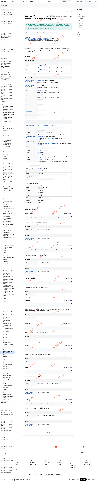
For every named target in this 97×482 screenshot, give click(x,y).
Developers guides (73, 461)
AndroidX (35, 25)
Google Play (39, 1)
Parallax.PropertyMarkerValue (48, 130)
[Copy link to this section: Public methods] (36, 209)
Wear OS (44, 460)
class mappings (50, 28)
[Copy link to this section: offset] (29, 367)
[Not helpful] (71, 12)
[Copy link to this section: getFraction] (32, 300)
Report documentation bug (88, 460)
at (38, 127)
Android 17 (59, 458)
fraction (39, 85)
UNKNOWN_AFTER (42, 65)
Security (17, 462)
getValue (40, 154)
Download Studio (73, 465)
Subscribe (83, 479)
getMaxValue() (59, 67)
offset (39, 110)
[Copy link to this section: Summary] (32, 56)
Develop (31, 1)
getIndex (40, 152)
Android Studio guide (74, 460)
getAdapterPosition (42, 90)
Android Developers (28, 11)
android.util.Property (30, 38)
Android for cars (46, 464)
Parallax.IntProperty (34, 34)
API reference (4, 5)
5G (30, 467)
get (39, 150)
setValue (40, 159)
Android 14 (59, 464)
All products (57, 474)
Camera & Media (33, 464)
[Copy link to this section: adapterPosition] (34, 213)
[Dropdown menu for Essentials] (17, 1)
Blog (49, 1)
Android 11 (59, 469)
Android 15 (59, 462)
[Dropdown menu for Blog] (51, 1)
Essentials (14, 1)
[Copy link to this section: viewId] (29, 399)
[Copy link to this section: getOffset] (31, 323)
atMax (39, 141)
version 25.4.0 (51, 15)
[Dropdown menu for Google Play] (43, 1)
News (17, 466)
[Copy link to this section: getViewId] (31, 345)
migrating (39, 26)
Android (17, 458)
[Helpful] (70, 12)
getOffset (40, 100)
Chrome (35, 474)
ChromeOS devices (46, 462)
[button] (7, 12)
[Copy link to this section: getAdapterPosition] (36, 278)
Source (17, 464)
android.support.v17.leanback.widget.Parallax (42, 38)
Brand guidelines (27, 479)
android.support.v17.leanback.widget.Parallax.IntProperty (38, 39)
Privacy (31, 466)
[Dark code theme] (71, 216)
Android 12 (59, 467)
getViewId (40, 105)
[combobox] (66, 1)
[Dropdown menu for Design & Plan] (26, 1)
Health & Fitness (32, 462)
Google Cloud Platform (49, 474)
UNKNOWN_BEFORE (42, 69)
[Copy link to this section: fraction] (30, 245)
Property (30, 176)
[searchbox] (7, 10)
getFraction (40, 95)
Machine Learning (33, 460)
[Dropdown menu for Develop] (34, 1)
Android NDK (72, 467)
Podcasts (18, 469)
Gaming (31, 458)
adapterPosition (41, 80)
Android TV (45, 466)
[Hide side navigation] (13, 480)
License (21, 479)
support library (44, 24)
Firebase (40, 474)
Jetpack (44, 25)
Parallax (42, 150)
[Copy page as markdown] (61, 19)
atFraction (40, 136)
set (39, 157)
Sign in (94, 1)
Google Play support (87, 462)
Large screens (45, 458)
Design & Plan (22, 1)
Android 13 (59, 466)
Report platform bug (87, 458)
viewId (39, 115)
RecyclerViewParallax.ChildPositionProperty (30, 81)
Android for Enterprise (20, 460)
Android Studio (88, 1)
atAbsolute (40, 132)
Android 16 (59, 460)
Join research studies (87, 464)
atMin (39, 146)
